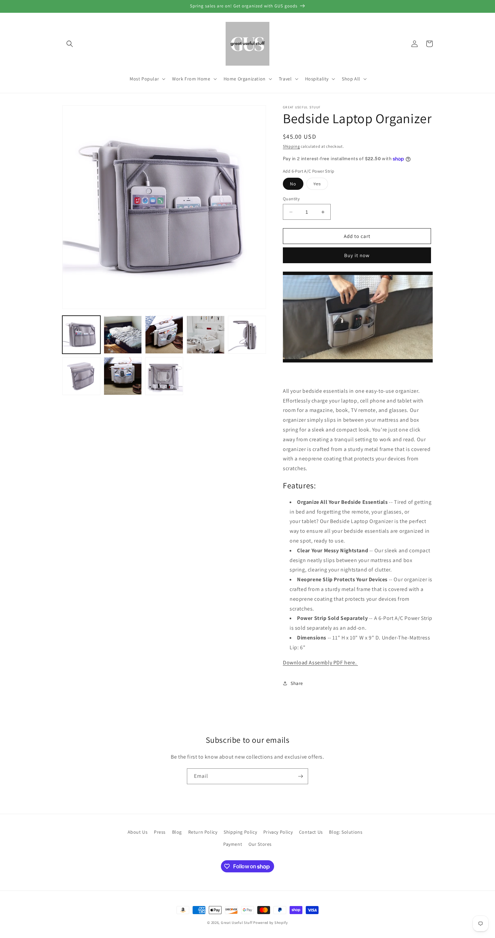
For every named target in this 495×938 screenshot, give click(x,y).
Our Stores (260, 844)
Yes (321, 185)
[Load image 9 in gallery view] (164, 376)
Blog (177, 832)
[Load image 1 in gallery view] (81, 335)
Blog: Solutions (345, 832)
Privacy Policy (278, 832)
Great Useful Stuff (237, 922)
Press (160, 832)
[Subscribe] (300, 776)
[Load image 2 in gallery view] (123, 335)
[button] (69, 43)
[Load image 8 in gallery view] (123, 376)
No (293, 184)
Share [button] (297, 683)
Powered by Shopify (270, 922)
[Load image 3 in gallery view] (164, 335)
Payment (232, 844)
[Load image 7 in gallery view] (81, 376)
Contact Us (311, 832)
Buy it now (357, 255)
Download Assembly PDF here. (320, 662)
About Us (138, 832)
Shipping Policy (240, 832)
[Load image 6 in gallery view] (247, 335)
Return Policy (203, 832)
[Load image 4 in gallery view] (206, 335)
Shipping (291, 146)
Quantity (291, 199)
